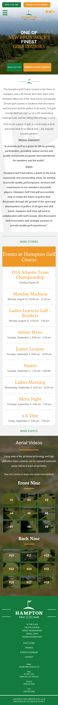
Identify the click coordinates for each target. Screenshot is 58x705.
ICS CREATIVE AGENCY (36, 701)
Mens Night (30, 398)
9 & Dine (30, 415)
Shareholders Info (32, 637)
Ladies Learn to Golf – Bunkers (30, 313)
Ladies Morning (30, 382)
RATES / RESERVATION (32, 631)
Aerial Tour (32, 634)
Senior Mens (30, 332)
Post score (29, 643)
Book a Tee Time (14, 67)
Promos (29, 648)
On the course (32, 627)
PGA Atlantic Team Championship (30, 274)
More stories (29, 241)
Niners (30, 365)
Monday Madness (30, 293)
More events (29, 431)
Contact (29, 657)
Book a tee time (11, 5)
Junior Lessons (30, 348)
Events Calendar (29, 652)
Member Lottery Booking (37, 5)
